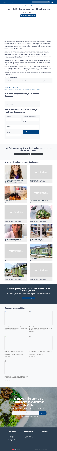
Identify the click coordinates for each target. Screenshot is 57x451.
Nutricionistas (33, 278)
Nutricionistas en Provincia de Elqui (21, 154)
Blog (12, 440)
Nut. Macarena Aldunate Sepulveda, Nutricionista (14, 181)
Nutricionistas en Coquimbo (29, 6)
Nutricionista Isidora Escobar (37, 220)
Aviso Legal (28, 436)
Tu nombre (8, 116)
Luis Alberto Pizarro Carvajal (37, 180)
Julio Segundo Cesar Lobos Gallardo (14, 220)
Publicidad (12, 436)
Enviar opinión (31, 132)
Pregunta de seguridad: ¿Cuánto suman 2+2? (13, 131)
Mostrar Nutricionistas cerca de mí (29, 416)
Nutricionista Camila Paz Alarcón (38, 239)
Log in (11, 437)
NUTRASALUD (33, 258)
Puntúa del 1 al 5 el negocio (29, 116)
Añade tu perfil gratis (28, 298)
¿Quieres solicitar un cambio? (11, 87)
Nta (6, 258)
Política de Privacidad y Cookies (28, 437)
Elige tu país (17, 449)
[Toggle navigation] (52, 2)
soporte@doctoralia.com (29, 15)
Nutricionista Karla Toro (11, 200)
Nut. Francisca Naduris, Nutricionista (39, 200)
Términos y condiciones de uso (28, 435)
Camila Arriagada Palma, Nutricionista (14, 278)
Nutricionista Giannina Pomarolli (13, 239)
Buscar (43, 413)
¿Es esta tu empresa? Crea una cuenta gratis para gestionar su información (22, 89)
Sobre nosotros (11, 435)
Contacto (45, 435)
